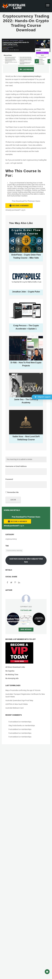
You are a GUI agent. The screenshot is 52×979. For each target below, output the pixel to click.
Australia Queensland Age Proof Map (19, 700)
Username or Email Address (16, 466)
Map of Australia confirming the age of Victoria (22, 690)
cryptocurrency (11, 539)
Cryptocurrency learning (14, 550)
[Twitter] (11, 583)
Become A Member (20, 206)
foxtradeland (26, 610)
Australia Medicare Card (14, 708)
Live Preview (28, 69)
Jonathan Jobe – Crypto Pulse (26, 292)
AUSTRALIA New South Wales (16, 704)
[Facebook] (7, 583)
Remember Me (13, 492)
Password (9, 479)
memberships (26, 722)
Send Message (26, 629)
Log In (23, 210)
